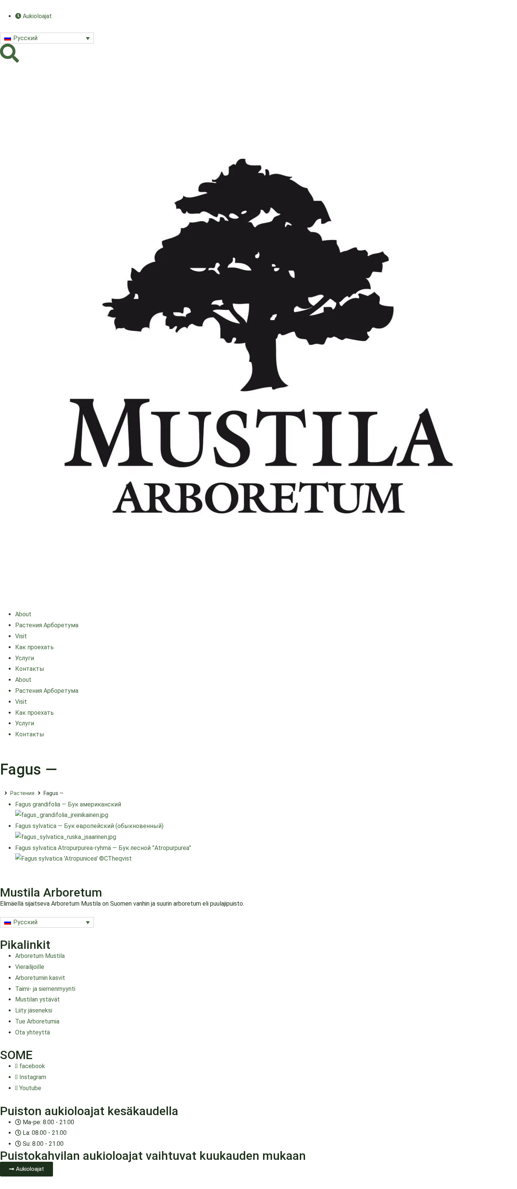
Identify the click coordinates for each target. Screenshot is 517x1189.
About (23, 614)
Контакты (29, 668)
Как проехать (34, 647)
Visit (21, 636)
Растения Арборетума (46, 625)
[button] (47, 38)
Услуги (24, 658)
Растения (22, 793)
